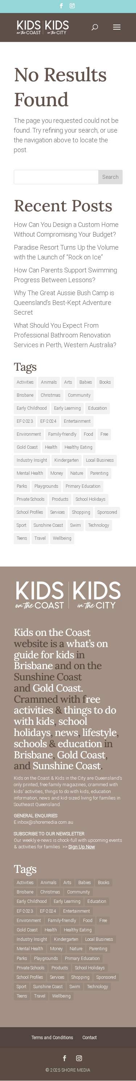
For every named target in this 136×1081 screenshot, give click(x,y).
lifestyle (99, 732)
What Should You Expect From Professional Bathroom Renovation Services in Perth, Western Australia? (65, 335)
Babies (85, 382)
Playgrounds (46, 486)
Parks (22, 486)
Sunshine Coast (48, 525)
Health (51, 447)
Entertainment (77, 421)
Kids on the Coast (52, 632)
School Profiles (30, 512)
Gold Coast (27, 447)
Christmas (51, 395)
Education (97, 408)
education (81, 743)
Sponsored (107, 512)
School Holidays (91, 499)
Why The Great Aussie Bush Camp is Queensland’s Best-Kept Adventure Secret (64, 302)
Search (110, 177)
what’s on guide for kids (61, 649)
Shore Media (76, 1070)
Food (88, 434)
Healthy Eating (78, 447)
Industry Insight (32, 460)
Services (57, 512)
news (66, 732)
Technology (98, 525)
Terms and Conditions (52, 1037)
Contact (89, 1037)
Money (56, 473)
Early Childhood (32, 408)
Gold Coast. (56, 687)
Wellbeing (62, 538)
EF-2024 (48, 421)
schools (30, 743)
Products (60, 499)
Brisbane (25, 395)
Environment (29, 434)
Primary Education (83, 486)
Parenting (99, 473)
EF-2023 (25, 421)
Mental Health (30, 473)
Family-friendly (62, 434)
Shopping (81, 512)
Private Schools (31, 499)
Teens (22, 538)
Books (105, 382)
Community (79, 395)
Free (104, 434)
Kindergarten (66, 460)
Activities (25, 382)
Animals (49, 382)
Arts (68, 382)
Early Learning (67, 408)
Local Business (100, 460)
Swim (75, 525)
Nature (76, 473)
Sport (21, 525)
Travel (40, 538)
